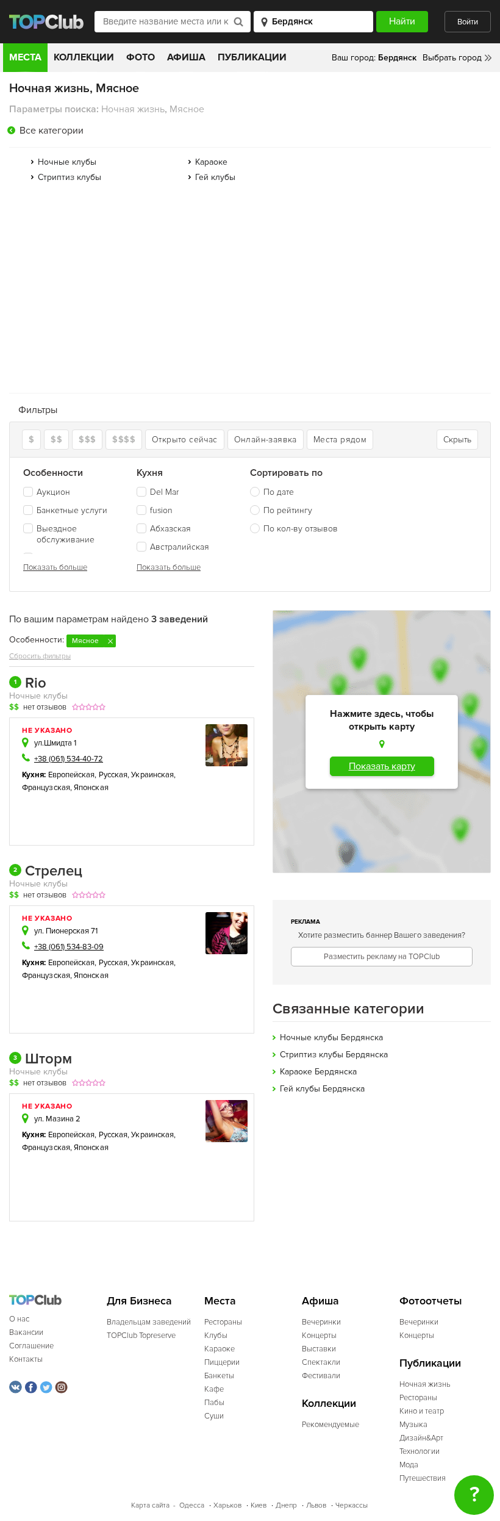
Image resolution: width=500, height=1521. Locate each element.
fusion (161, 510)
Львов (316, 1505)
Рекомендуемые (330, 1424)
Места (25, 57)
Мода (408, 1465)
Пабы (214, 1403)
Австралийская (179, 547)
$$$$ (123, 439)
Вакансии (26, 1332)
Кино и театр (421, 1411)
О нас (19, 1319)
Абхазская (170, 528)
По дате (278, 492)
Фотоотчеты (430, 1301)
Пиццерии (222, 1362)
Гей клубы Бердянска (322, 1089)
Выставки (319, 1349)
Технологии (419, 1451)
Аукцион (53, 492)
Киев (258, 1505)
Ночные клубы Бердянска (331, 1037)
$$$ (87, 439)
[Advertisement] (250, 292)
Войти (467, 22)
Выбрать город (452, 57)
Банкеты (219, 1376)
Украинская (152, 775)
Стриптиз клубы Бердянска (334, 1054)
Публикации (252, 57)
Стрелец (47, 871)
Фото (140, 57)
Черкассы (351, 1505)
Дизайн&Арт (421, 1438)
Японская (91, 788)
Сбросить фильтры (40, 656)
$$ (56, 439)
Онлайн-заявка (265, 439)
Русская (113, 775)
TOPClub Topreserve (141, 1335)
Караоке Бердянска (318, 1071)
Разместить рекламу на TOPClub (382, 957)
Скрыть (457, 439)
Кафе (214, 1389)
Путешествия (422, 1478)
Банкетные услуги (72, 510)
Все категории (52, 130)
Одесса (191, 1505)
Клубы (215, 1335)
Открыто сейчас (185, 439)
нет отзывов (44, 707)
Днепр (286, 1505)
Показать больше (55, 567)
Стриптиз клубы (69, 177)
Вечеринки (321, 1322)
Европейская (71, 775)
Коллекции (84, 57)
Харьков (227, 1505)
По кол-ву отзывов (300, 528)
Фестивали (321, 1376)
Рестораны (223, 1322)
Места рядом (339, 439)
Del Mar (164, 492)
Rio (30, 683)
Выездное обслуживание (66, 534)
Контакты (26, 1359)
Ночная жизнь (425, 1384)
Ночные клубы (67, 162)
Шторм (42, 1059)
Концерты (319, 1335)
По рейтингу (287, 510)
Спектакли (321, 1362)
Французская (46, 788)
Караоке (211, 162)
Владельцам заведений (149, 1322)
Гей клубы (215, 177)
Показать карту (382, 766)
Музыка (413, 1424)
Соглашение (31, 1346)
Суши (214, 1416)
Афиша (186, 57)
